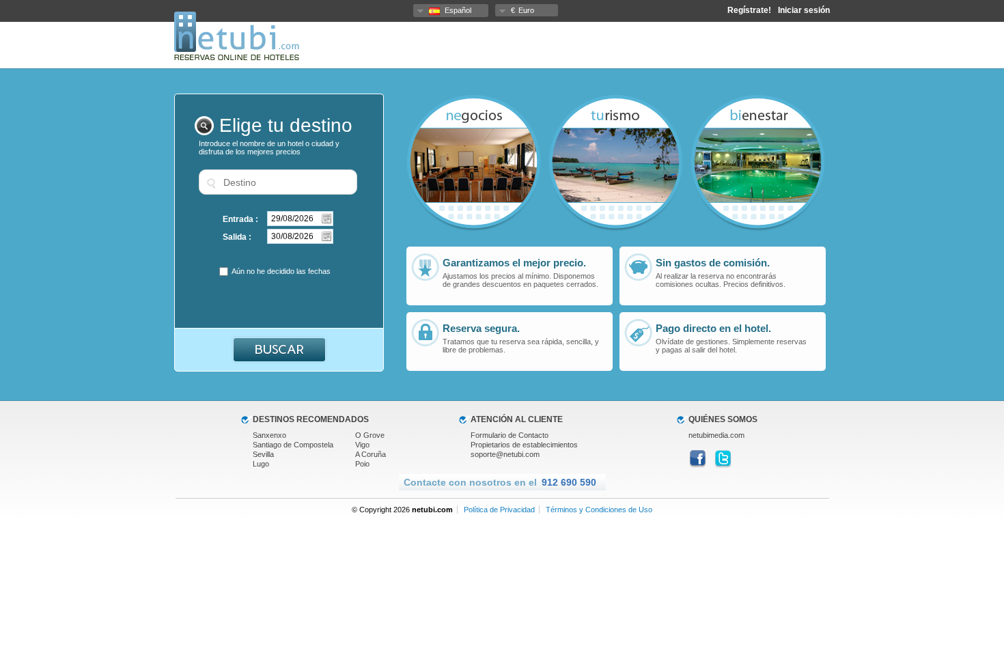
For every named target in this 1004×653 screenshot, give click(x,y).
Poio (362, 464)
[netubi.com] (236, 57)
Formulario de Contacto (509, 435)
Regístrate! (749, 10)
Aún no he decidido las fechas (281, 271)
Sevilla (263, 454)
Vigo (362, 445)
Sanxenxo (269, 435)
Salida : (237, 237)
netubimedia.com (716, 435)
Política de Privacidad (499, 509)
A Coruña (370, 454)
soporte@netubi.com (505, 454)
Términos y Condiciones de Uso (599, 509)
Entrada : (240, 219)
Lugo (261, 464)
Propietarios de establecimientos (524, 445)
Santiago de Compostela (293, 445)
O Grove (370, 435)
